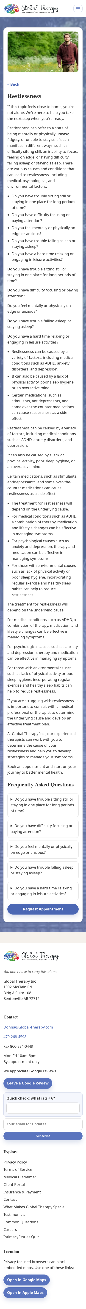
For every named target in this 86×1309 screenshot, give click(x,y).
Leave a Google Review (28, 1083)
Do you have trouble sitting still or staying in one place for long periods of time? (42, 805)
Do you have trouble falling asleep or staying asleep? (42, 870)
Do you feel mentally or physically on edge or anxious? (41, 849)
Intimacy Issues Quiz (21, 1236)
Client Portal (14, 1184)
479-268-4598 (14, 1036)
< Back (13, 84)
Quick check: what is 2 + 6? (30, 1098)
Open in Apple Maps (25, 1292)
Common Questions (20, 1221)
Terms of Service (17, 1169)
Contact (10, 1199)
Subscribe (43, 1136)
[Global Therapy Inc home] (31, 8)
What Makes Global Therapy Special (34, 1206)
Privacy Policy (15, 1162)
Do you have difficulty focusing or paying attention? (42, 828)
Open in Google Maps (26, 1279)
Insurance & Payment (22, 1192)
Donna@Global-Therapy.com (28, 1027)
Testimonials (14, 1214)
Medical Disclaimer (19, 1176)
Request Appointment (43, 909)
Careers (10, 1229)
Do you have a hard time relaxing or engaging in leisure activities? (41, 891)
